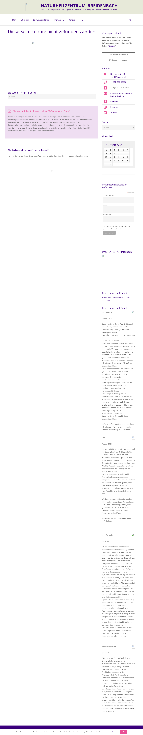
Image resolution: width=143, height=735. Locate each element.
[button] (30, 20)
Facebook (114, 101)
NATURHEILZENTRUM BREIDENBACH (79, 5)
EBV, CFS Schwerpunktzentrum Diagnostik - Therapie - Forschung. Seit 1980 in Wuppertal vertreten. (79, 9)
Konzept (112, 46)
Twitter (113, 112)
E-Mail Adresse (109, 195)
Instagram (114, 107)
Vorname (106, 205)
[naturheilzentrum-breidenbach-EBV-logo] (30, 7)
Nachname (107, 214)
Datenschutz (114, 732)
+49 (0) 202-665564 (118, 82)
